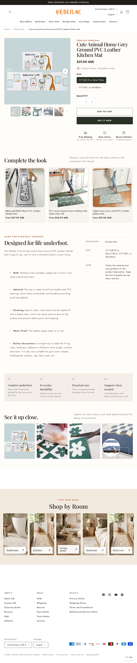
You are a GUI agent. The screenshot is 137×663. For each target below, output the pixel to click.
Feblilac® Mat (17, 654)
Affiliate (8, 620)
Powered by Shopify (32, 654)
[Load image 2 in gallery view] (26, 111)
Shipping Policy (78, 603)
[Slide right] (67, 111)
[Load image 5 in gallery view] (59, 111)
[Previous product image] (9, 71)
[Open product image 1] (19, 441)
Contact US (10, 603)
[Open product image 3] (84, 441)
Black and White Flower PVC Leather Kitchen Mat (23, 212)
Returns (41, 607)
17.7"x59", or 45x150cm (90, 87)
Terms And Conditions (81, 607)
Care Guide (43, 611)
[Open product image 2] (52, 441)
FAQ (6, 616)
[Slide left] (7, 111)
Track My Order (12, 607)
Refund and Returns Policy (84, 611)
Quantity (82, 96)
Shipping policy (93, 654)
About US (9, 598)
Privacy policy (62, 654)
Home (6, 29)
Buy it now (105, 120)
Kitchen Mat (19, 29)
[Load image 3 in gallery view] (37, 111)
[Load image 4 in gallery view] (48, 111)
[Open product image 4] (117, 441)
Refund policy (48, 654)
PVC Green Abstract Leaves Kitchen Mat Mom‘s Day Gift (68, 212)
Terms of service (77, 654)
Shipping (41, 603)
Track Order (43, 616)
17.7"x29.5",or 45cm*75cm (91, 80)
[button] (10, 12)
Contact (41, 620)
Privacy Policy (77, 598)
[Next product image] (65, 71)
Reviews (8, 611)
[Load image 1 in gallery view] (15, 111)
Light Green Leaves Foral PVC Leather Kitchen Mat (111, 212)
